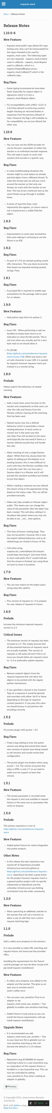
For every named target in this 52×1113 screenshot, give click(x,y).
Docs (6, 14)
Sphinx (17, 1105)
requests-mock (27, 4)
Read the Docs (11, 1108)
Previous (11, 1086)
